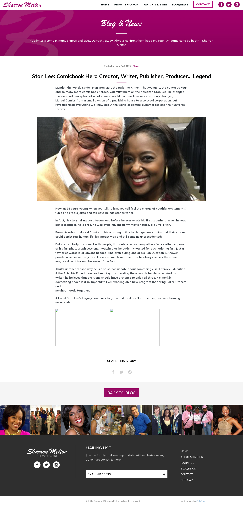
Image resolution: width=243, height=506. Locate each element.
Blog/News (180, 4)
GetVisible (201, 501)
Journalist (188, 462)
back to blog (121, 392)
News (136, 66)
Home (105, 4)
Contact (203, 4)
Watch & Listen (155, 4)
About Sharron (126, 4)
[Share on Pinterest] (129, 373)
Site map (187, 480)
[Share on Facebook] (113, 373)
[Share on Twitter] (121, 373)
